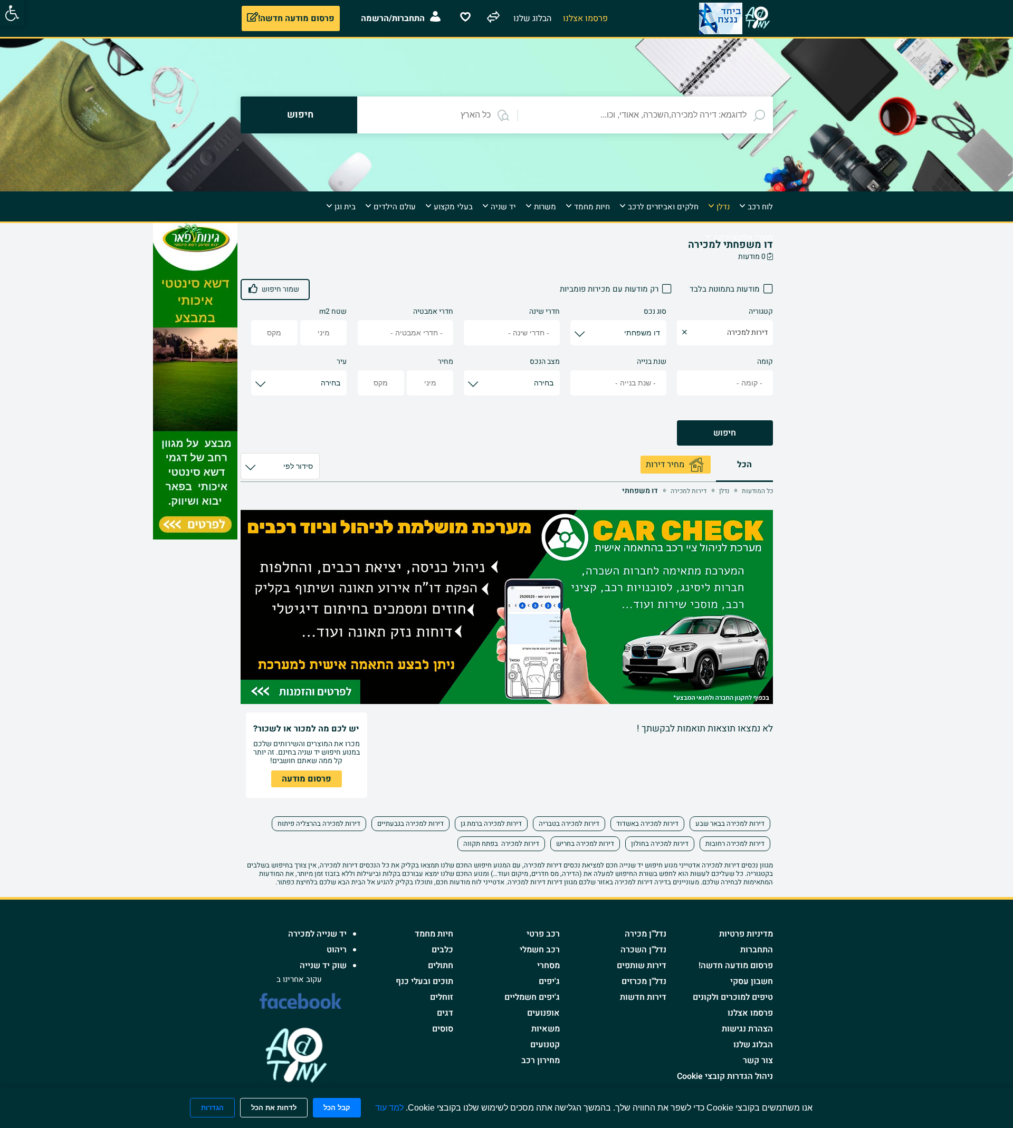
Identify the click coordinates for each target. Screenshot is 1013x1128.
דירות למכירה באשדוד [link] (647, 823)
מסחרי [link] (548, 965)
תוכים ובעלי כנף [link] (424, 981)
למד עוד (389, 1107)
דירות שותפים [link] (641, 965)
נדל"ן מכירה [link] (645, 934)
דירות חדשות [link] (643, 997)
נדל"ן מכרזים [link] (644, 981)
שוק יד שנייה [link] (323, 965)
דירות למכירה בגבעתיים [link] (410, 823)
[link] (12, 13)
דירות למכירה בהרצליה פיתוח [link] (319, 823)
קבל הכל (336, 1108)
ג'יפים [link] (549, 981)
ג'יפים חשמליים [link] (532, 997)
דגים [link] (445, 1013)
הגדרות (212, 1108)
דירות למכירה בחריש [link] (585, 843)
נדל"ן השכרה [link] (643, 949)
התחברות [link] (756, 949)
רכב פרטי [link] (543, 934)
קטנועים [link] (545, 1044)
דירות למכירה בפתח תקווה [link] (501, 843)
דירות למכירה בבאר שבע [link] (729, 823)
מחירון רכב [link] (540, 1060)
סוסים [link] (442, 1029)
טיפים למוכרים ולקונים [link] (733, 997)
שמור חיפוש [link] (280, 289)
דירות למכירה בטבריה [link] (569, 823)
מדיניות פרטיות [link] (746, 934)
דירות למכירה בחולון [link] (660, 843)
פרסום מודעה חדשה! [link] (736, 965)
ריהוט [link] (337, 949)
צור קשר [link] (758, 1060)
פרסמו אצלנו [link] (750, 1013)
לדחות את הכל (274, 1108)
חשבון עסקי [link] (751, 981)
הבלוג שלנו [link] (753, 1044)
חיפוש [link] (724, 433)
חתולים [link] (440, 965)
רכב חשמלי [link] (540, 949)
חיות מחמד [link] (434, 934)
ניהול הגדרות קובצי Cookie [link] (725, 1076)
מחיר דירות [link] (665, 464)
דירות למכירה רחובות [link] (734, 843)
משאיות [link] (545, 1029)
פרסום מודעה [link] (306, 779)
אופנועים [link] (543, 1013)
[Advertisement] (816, 381)
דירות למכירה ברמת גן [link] (491, 823)
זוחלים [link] (441, 997)
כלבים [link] (442, 949)
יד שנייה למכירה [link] (317, 934)
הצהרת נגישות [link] (747, 1029)
